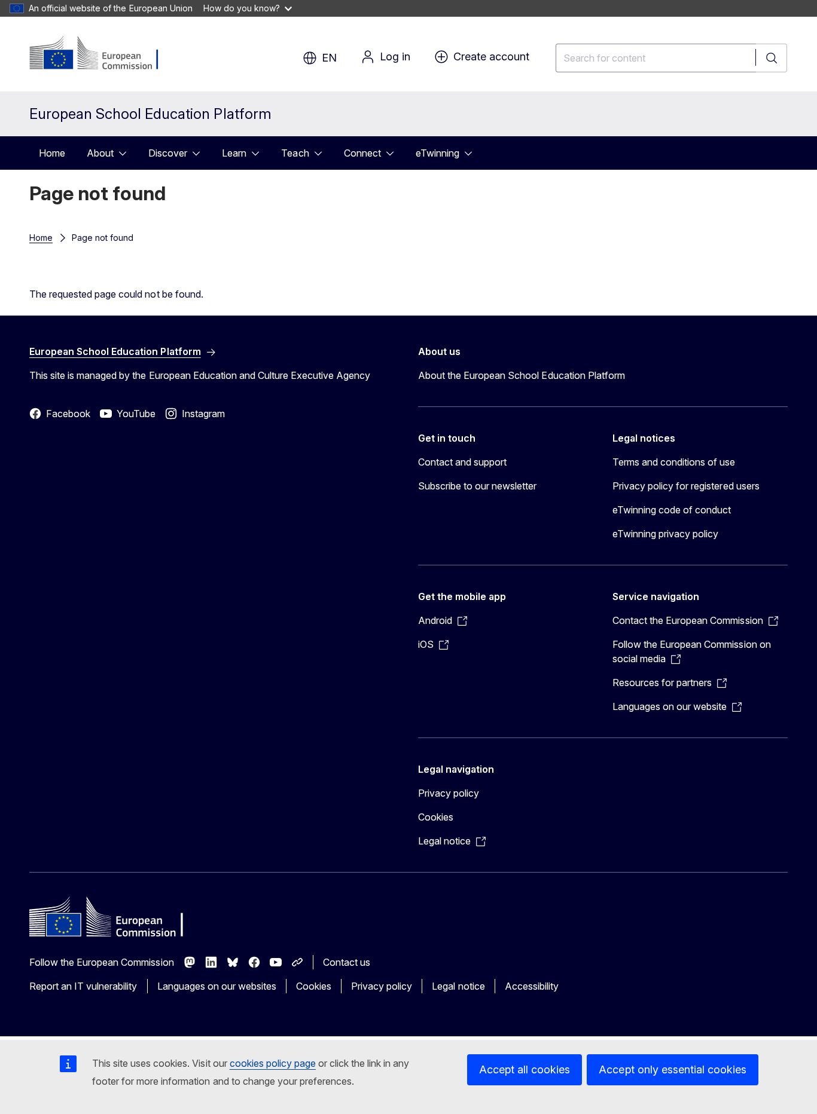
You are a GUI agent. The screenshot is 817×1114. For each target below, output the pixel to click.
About (100, 153)
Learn (234, 153)
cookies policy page (273, 1063)
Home (52, 153)
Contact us (346, 962)
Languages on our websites (216, 986)
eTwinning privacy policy (665, 534)
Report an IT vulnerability (83, 986)
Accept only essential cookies (672, 1069)
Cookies (435, 817)
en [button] (329, 57)
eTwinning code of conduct (671, 510)
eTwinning (437, 153)
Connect (362, 153)
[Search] (771, 58)
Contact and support (462, 462)
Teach (295, 153)
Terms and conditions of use (674, 462)
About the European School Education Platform (521, 375)
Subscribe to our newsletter (477, 486)
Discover (167, 153)
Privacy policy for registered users (686, 486)
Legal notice (458, 986)
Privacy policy (448, 793)
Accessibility (532, 986)
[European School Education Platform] (102, 54)
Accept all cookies (524, 1069)
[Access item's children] (126, 153)
